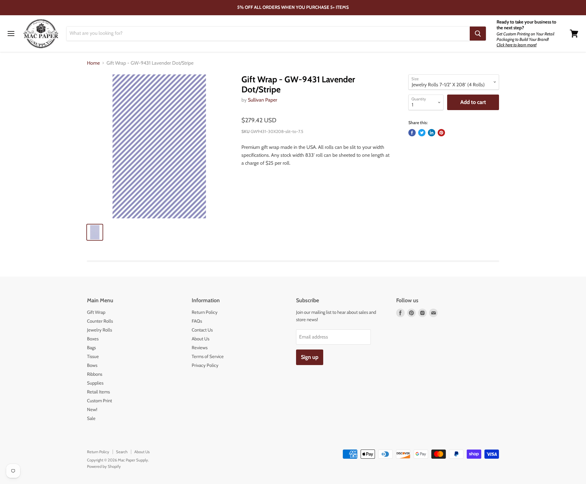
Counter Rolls (100, 321)
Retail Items (98, 392)
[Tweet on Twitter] (421, 132)
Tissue (93, 356)
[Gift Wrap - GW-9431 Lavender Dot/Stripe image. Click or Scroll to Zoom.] (159, 146)
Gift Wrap (96, 312)
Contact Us (202, 330)
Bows (92, 365)
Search (122, 451)
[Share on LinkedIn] (431, 132)
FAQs (197, 321)
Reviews (200, 347)
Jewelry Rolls (99, 330)
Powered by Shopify (104, 466)
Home (93, 63)
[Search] (478, 34)
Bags (91, 347)
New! (92, 409)
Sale (91, 418)
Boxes (93, 339)
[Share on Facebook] (412, 132)
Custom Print (99, 400)
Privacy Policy (205, 365)
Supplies (95, 383)
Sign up (309, 357)
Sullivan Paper (262, 100)
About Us (200, 339)
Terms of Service (208, 356)
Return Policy (205, 312)
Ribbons (94, 374)
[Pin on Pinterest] (441, 132)
